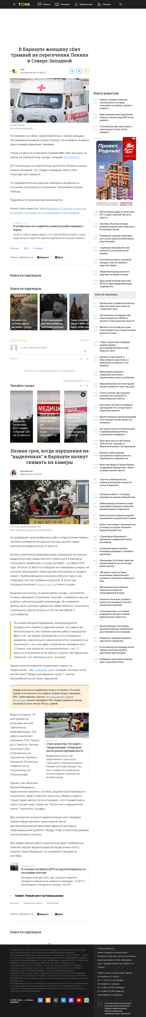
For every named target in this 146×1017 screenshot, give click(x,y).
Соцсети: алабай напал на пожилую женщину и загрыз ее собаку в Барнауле (116, 482)
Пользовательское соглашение (117, 1006)
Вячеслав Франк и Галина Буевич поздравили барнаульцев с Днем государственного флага (117, 467)
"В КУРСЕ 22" (72, 157)
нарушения (53, 903)
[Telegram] (71, 70)
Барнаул (14, 248)
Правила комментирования (116, 1008)
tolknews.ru (110, 948)
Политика (107, 4)
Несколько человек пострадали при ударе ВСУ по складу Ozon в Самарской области (116, 407)
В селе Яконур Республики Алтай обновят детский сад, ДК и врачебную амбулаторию (117, 650)
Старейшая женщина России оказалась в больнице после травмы (115, 250)
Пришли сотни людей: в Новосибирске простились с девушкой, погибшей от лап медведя (114, 361)
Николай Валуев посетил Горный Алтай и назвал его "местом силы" (117, 385)
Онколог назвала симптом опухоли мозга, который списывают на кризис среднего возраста (116, 104)
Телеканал (64, 4)
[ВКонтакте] (78, 70)
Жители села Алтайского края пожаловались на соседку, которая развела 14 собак (118, 330)
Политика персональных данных (118, 1003)
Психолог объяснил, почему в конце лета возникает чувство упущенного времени (115, 602)
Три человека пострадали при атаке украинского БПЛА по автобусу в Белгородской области (76, 423)
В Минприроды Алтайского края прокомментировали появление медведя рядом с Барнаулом (117, 506)
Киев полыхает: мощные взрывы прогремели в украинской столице (118, 517)
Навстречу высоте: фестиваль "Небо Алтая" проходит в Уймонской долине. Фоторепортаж (117, 443)
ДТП (26, 248)
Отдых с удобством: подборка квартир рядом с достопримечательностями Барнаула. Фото (115, 346)
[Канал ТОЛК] (59, 257)
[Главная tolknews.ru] (24, 4)
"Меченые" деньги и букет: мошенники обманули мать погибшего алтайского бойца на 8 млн (117, 576)
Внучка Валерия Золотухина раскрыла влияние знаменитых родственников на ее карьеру (116, 629)
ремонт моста (45, 584)
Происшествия (86, 4)
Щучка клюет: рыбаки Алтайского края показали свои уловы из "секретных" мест (117, 306)
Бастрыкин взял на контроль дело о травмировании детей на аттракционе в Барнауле (117, 431)
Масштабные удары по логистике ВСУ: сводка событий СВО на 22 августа (21, 426)
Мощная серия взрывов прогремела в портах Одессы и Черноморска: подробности (115, 455)
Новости (46, 4)
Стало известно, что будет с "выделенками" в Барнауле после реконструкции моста (64, 747)
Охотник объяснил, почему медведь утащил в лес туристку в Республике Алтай (117, 226)
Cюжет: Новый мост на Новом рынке (39, 895)
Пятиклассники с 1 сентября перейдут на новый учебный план (117, 495)
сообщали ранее (45, 670)
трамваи (38, 248)
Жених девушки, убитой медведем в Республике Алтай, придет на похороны (118, 419)
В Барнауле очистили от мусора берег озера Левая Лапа (116, 660)
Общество (24, 474)
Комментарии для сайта (76, 381)
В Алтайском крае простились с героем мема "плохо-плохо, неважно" (116, 129)
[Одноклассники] (86, 70)
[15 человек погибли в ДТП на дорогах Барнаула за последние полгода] (14, 876)
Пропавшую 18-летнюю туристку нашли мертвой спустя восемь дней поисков (117, 563)
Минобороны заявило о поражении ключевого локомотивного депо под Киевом (117, 374)
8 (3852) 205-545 (108, 988)
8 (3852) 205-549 (108, 991)
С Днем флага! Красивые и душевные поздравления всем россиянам (116, 539)
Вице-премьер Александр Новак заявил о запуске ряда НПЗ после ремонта (117, 117)
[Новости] (42, 257)
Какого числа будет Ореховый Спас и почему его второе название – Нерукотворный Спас (118, 527)
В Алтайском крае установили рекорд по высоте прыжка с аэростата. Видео (115, 262)
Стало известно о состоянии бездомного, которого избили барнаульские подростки (115, 614)
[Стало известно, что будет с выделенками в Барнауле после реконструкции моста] (67, 725)
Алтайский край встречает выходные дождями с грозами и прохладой (116, 551)
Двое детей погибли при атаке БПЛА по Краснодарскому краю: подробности (116, 283)
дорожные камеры (33, 903)
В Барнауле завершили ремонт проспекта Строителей (115, 639)
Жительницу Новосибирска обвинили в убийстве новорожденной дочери (114, 590)
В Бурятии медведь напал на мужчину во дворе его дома (114, 273)
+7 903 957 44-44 (108, 980)
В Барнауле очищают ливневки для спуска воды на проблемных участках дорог (117, 238)
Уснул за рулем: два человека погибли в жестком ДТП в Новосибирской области (115, 395)
